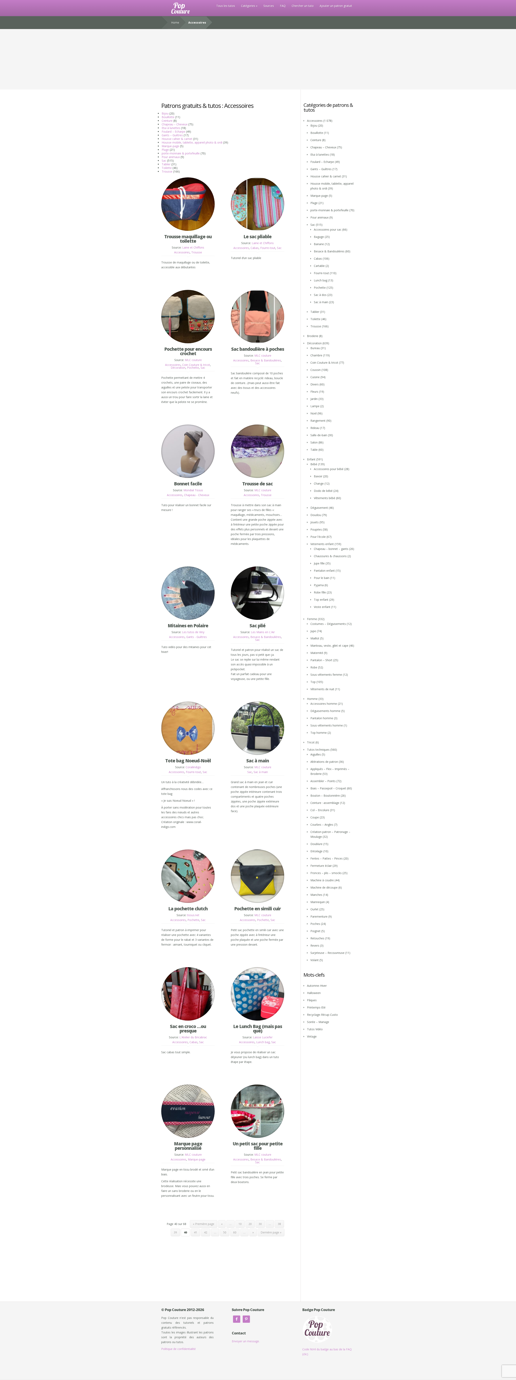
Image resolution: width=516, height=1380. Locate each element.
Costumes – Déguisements (328, 624)
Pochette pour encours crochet (188, 351)
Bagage (319, 237)
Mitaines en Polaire (188, 625)
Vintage (312, 1036)
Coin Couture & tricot (196, 365)
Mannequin (317, 902)
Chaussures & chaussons (330, 556)
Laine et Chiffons (193, 247)
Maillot (314, 638)
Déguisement (319, 508)
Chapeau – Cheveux (174, 124)
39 (175, 1232)
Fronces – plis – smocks (326, 873)
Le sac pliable (257, 236)
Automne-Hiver (317, 986)
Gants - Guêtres (196, 637)
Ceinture (167, 121)
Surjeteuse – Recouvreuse (327, 953)
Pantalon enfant (324, 570)
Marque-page (170, 146)
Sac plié (257, 625)
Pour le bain (321, 578)
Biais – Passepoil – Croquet (328, 788)
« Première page (203, 1224)
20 (250, 1224)
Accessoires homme (323, 704)
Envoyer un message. (246, 1341)
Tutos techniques (318, 749)
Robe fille (320, 592)
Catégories (248, 6)
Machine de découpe (324, 887)
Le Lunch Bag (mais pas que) (257, 1028)
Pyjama (319, 585)
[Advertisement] (258, 59)
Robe (313, 667)
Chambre (316, 355)
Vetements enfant (322, 544)
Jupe (313, 631)
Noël (313, 413)
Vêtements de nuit (322, 689)
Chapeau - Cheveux (196, 495)
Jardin (314, 399)
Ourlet (314, 909)
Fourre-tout (267, 248)
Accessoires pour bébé (328, 469)
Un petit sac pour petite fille (258, 1146)
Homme (312, 699)
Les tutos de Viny (193, 632)
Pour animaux (171, 157)
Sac (164, 160)
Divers (314, 384)
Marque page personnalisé (188, 1146)
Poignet (315, 931)
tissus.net (193, 915)
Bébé (313, 464)
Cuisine (315, 377)
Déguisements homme (325, 711)
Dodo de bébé (323, 491)
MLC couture (193, 360)
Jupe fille (319, 563)
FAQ (283, 6)
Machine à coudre (322, 880)
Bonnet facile (188, 484)
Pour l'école (318, 537)
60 (234, 1232)
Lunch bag (263, 1042)
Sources (268, 6)
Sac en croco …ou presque (188, 1028)
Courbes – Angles (321, 824)
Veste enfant (322, 607)
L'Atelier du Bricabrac (193, 1037)
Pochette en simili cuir (257, 908)
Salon (314, 442)
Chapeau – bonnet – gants (331, 549)
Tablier (166, 164)
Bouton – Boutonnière (325, 795)
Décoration (178, 367)
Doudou (315, 515)
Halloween (314, 993)
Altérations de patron (324, 762)
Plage (165, 150)
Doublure (316, 844)
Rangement (318, 421)
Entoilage (316, 851)
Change (319, 483)
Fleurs (314, 391)
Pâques (312, 1000)
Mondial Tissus (193, 490)
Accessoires (182, 252)
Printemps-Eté (316, 1007)
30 (260, 1224)
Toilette (167, 168)
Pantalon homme (321, 718)
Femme (312, 619)
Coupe (314, 817)
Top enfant (321, 600)
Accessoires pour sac (327, 229)
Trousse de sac (257, 484)
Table (314, 450)
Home (175, 22)
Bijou (165, 113)
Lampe (314, 406)
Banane (319, 244)
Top (313, 682)
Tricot (311, 742)
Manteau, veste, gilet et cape (329, 645)
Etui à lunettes (171, 128)
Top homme (318, 733)
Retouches (317, 938)
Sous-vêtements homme (326, 725)
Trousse (167, 171)
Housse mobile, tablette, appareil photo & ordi (192, 142)
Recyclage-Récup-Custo (322, 1015)
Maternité (316, 653)
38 (279, 1224)
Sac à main (257, 761)
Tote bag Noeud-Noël (188, 761)
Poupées (316, 529)
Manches (316, 895)
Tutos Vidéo (315, 1029)
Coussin (315, 370)
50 (224, 1232)
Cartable (319, 266)
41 (195, 1232)
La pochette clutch (188, 908)
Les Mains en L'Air (263, 632)
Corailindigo (193, 767)
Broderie (312, 336)
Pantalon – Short (321, 660)
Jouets (314, 522)
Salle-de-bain (318, 435)
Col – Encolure (319, 810)
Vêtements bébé (324, 498)
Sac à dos (320, 295)
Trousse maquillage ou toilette (188, 238)
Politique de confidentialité (178, 1349)
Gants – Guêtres (172, 135)
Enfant (311, 459)
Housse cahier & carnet (177, 139)
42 (205, 1232)
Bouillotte (168, 117)
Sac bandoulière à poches (257, 349)
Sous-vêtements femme (326, 674)
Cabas (255, 248)
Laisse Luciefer (263, 1037)
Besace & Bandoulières (265, 360)
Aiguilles (315, 754)
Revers (314, 945)
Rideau (314, 428)
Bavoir (318, 476)
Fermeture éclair (321, 866)
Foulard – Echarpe (173, 131)
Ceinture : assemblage (324, 803)
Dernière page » (271, 1232)
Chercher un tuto (303, 6)
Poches (315, 924)
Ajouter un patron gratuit (336, 6)
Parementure (319, 916)
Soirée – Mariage (318, 1022)
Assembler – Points (323, 781)
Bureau (315, 348)
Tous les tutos (225, 6)
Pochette (193, 367)
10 (240, 1224)
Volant (314, 960)
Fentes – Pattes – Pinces (326, 858)
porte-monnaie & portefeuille (181, 153)
